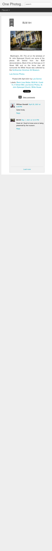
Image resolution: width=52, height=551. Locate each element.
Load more (27, 169)
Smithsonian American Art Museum (25, 70)
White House (36, 87)
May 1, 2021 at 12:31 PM (30, 120)
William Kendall (22, 104)
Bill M (18, 120)
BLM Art (26, 22)
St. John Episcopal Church (28, 85)
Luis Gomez (37, 78)
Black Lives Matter (23, 82)
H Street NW (19, 84)
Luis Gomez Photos (16, 74)
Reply (18, 113)
